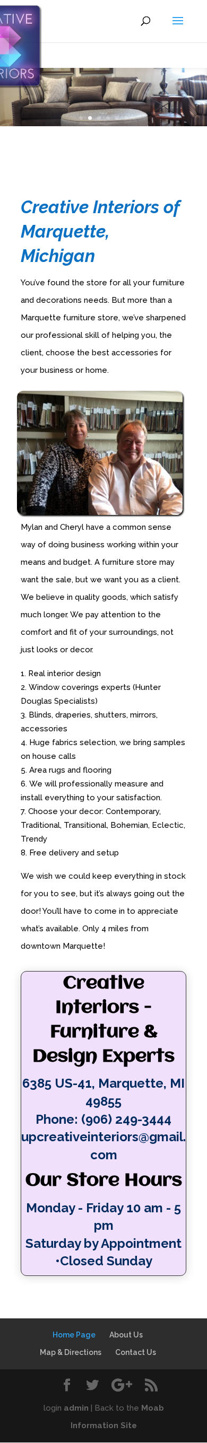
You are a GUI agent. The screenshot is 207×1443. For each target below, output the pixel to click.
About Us (126, 1335)
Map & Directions (70, 1352)
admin (76, 1408)
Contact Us (135, 1352)
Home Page (74, 1335)
